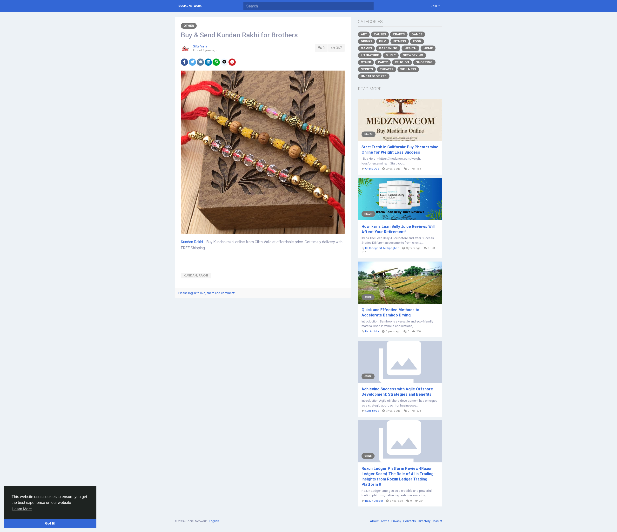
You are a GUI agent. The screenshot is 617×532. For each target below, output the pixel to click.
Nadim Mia (372, 331)
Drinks (366, 41)
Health (410, 48)
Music (391, 55)
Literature (370, 55)
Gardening (388, 48)
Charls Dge (372, 168)
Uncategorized (374, 76)
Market (437, 521)
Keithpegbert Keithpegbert (382, 248)
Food (417, 41)
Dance (417, 34)
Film (382, 41)
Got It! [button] (50, 523)
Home (428, 48)
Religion (402, 62)
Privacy (396, 521)
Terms (385, 521)
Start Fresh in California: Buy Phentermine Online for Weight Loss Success (400, 150)
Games (366, 48)
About (374, 521)
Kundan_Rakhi (196, 275)
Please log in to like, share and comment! (206, 293)
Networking (413, 55)
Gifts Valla (200, 46)
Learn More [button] (22, 509)
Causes (380, 34)
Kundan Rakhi (192, 242)
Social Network (189, 5)
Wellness (408, 69)
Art (364, 34)
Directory (424, 521)
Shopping (424, 62)
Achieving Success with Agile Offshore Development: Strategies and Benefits (397, 392)
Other (189, 25)
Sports (367, 69)
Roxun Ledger (374, 500)
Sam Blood (372, 410)
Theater (386, 69)
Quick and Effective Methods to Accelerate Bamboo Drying (390, 312)
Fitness (399, 41)
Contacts (409, 521)
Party (383, 62)
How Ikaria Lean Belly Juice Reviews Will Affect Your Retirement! (398, 229)
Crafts (399, 34)
